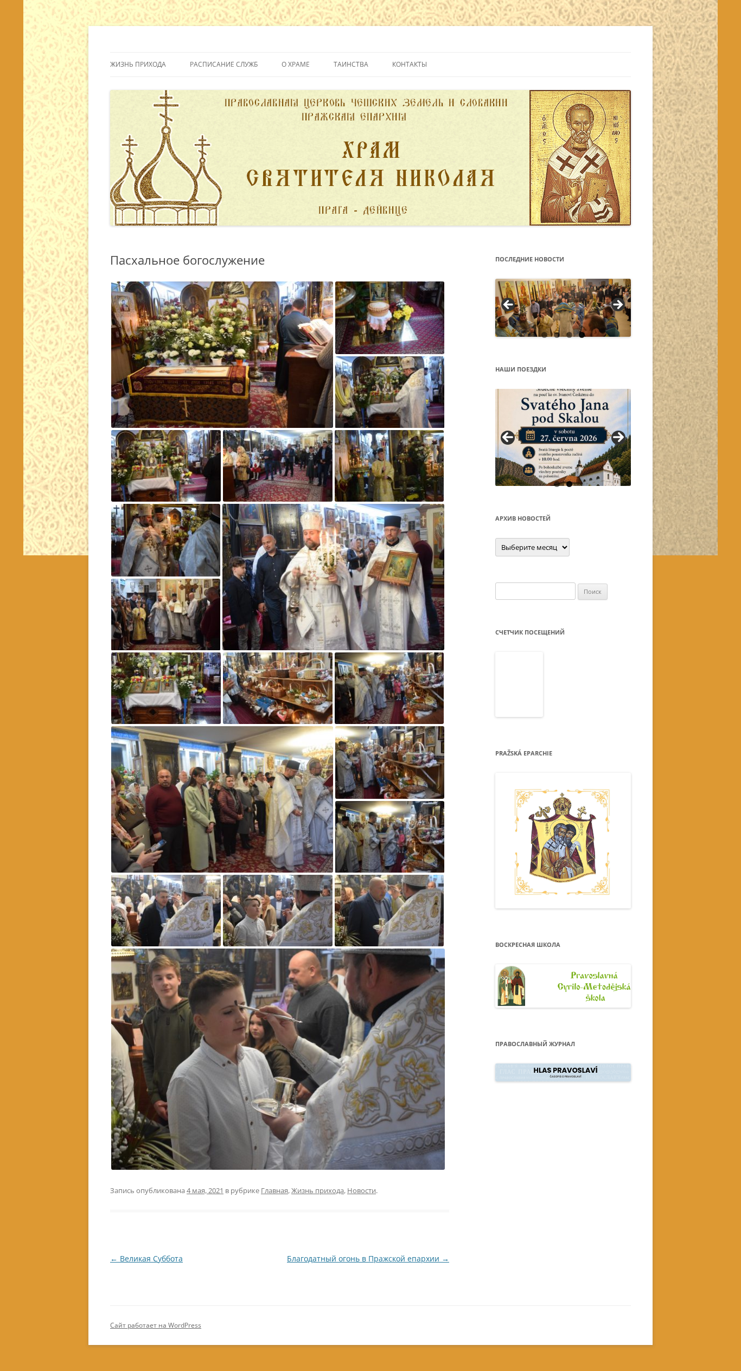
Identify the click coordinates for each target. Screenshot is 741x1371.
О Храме (296, 64)
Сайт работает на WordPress (155, 1325)
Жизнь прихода (138, 64)
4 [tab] (582, 335)
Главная (274, 1190)
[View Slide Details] (563, 308)
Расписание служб (224, 64)
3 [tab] (569, 335)
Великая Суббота (146, 1258)
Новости (361, 1190)
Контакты (409, 64)
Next (618, 438)
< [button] (509, 305)
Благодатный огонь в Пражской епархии (368, 1258)
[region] (563, 308)
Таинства (351, 64)
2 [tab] (557, 335)
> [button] (617, 305)
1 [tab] (544, 335)
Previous (508, 438)
